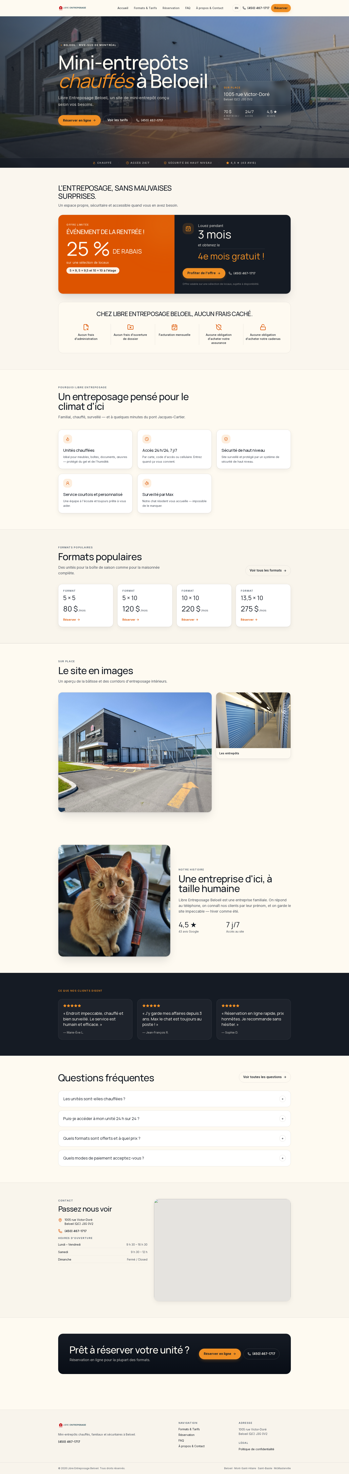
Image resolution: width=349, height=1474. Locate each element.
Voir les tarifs (117, 120)
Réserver (281, 8)
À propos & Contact (209, 8)
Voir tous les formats (266, 570)
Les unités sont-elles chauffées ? (173, 1098)
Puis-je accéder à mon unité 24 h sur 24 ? (173, 1118)
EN (236, 7)
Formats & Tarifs (145, 8)
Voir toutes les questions (262, 1077)
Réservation (171, 8)
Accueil (123, 8)
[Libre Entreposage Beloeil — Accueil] (72, 8)
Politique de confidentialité (256, 1449)
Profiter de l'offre (201, 273)
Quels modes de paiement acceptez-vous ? (173, 1158)
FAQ (187, 8)
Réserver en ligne (77, 120)
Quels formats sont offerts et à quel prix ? (173, 1138)
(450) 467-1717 (258, 8)
